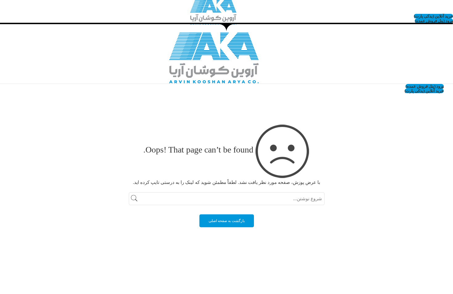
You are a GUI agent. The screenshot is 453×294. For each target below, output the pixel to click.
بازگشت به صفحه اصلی (227, 221)
